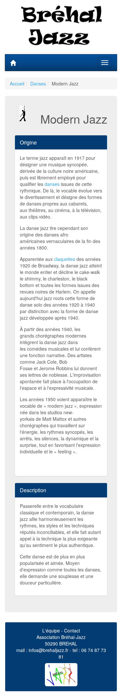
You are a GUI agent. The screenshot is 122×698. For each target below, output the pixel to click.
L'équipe (51, 630)
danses (52, 184)
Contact (72, 630)
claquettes (64, 259)
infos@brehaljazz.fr (48, 650)
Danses (38, 83)
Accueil (17, 83)
